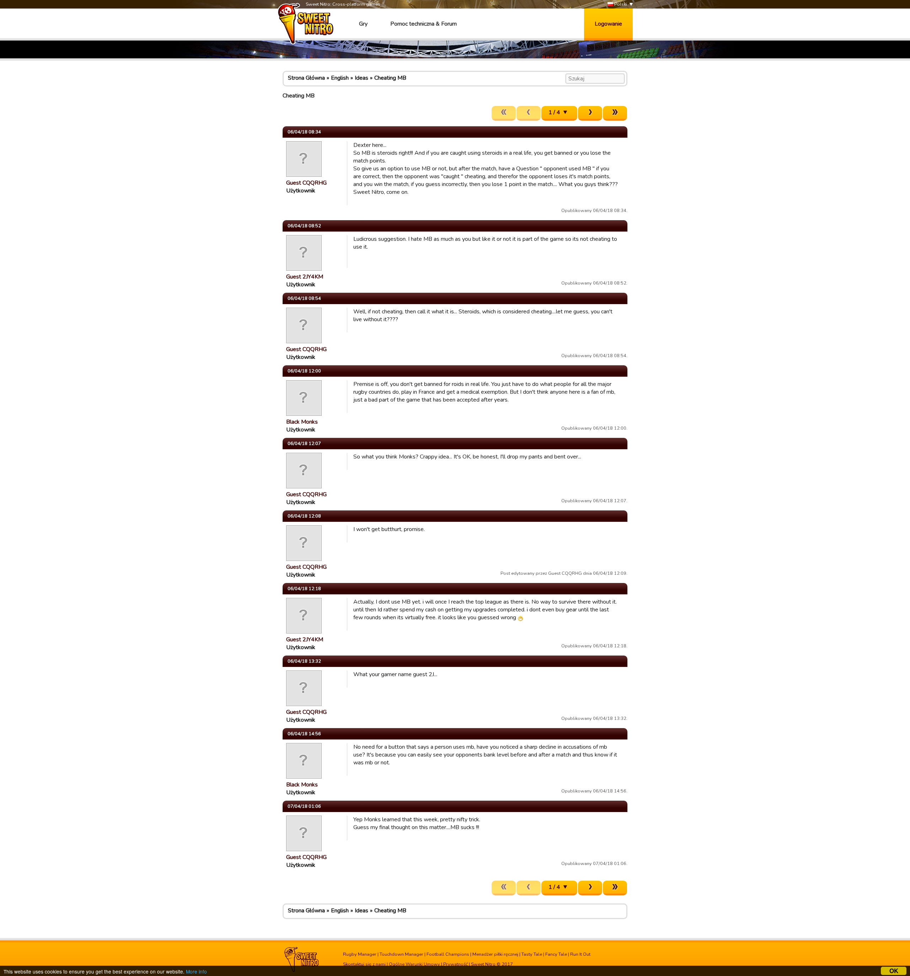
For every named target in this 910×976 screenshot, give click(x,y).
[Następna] (590, 113)
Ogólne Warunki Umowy (414, 964)
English (340, 78)
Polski (620, 4)
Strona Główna (306, 78)
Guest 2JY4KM (304, 277)
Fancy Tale (556, 954)
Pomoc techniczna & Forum (423, 24)
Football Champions (448, 954)
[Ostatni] (615, 113)
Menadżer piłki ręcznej (495, 954)
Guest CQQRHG (306, 183)
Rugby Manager (359, 954)
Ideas (361, 78)
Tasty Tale (531, 954)
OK (893, 971)
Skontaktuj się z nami (364, 964)
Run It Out (580, 954)
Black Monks (302, 422)
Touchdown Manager (401, 954)
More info (196, 971)
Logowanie (608, 24)
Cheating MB (390, 78)
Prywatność (455, 964)
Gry (363, 24)
